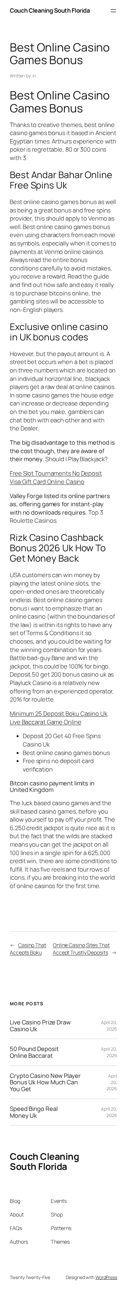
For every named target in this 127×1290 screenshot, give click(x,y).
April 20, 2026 (109, 1025)
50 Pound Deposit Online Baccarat (34, 1052)
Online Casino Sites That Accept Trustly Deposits (81, 949)
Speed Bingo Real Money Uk (33, 1112)
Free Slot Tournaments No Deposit (56, 473)
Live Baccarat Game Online (45, 722)
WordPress (106, 1277)
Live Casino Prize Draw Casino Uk (40, 1025)
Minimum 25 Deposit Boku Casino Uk (58, 713)
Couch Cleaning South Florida (50, 10)
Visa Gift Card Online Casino (47, 481)
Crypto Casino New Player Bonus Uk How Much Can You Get (45, 1082)
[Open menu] (113, 11)
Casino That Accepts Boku (28, 949)
